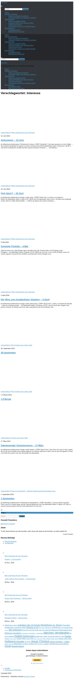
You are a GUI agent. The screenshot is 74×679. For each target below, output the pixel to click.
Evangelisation (25, 633)
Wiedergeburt (18, 646)
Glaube (67, 636)
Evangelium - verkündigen (36, 633)
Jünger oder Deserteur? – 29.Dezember (18, 598)
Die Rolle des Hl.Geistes (41, 630)
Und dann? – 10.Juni (12, 193)
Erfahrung (54, 630)
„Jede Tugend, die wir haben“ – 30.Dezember (20, 579)
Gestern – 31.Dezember (13, 559)
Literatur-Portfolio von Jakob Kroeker (20, 23)
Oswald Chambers (11, 14)
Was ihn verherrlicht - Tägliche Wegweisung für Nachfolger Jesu (34, 491)
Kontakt (7, 668)
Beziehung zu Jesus (51, 625)
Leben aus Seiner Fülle (20, 438)
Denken (6, 630)
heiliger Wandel (54, 638)
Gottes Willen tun (31, 638)
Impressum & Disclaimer (13, 670)
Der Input (4, 2)
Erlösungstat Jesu (65, 630)
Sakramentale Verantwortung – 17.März (22, 445)
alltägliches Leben (11, 625)
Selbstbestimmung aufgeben (59, 644)
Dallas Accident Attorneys (38, 663)
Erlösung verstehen (13, 633)
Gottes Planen (13, 638)
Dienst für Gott (27, 630)
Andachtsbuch (6, 132)
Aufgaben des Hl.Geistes (29, 625)
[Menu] (1, 665)
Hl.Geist (28, 642)
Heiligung (10, 641)
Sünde (8, 646)
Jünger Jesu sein (9, 644)
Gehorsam (28, 636)
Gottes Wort (39, 638)
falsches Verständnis (56, 632)
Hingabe (20, 641)
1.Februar (6, 399)
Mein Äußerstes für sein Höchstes (23, 132)
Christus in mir (32, 627)
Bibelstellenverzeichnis (16, 31)
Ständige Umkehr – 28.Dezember (16, 618)
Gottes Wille (21, 639)
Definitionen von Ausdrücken (62, 628)
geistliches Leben (41, 636)
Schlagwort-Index (14, 30)
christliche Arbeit (20, 628)
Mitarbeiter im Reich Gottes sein (25, 644)
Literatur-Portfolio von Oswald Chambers (22, 18)
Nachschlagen (10, 28)
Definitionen (48, 627)
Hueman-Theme (29, 676)
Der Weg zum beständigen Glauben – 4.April (25, 299)
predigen (46, 644)
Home (7, 12)
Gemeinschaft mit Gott (56, 636)
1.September (8, 498)
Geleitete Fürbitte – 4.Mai (14, 246)
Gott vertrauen (47, 638)
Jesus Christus (40, 641)
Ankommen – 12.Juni (12, 140)
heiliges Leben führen (65, 638)
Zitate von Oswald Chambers (18, 16)
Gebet (18, 636)
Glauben (7, 638)
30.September (8, 352)
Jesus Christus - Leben (60, 642)
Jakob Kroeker (10, 19)
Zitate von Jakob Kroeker (17, 21)
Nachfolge (40, 644)
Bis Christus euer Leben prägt (22, 345)
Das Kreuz (42, 627)
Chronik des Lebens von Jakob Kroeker (21, 26)
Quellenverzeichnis (15, 25)
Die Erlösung (15, 630)
